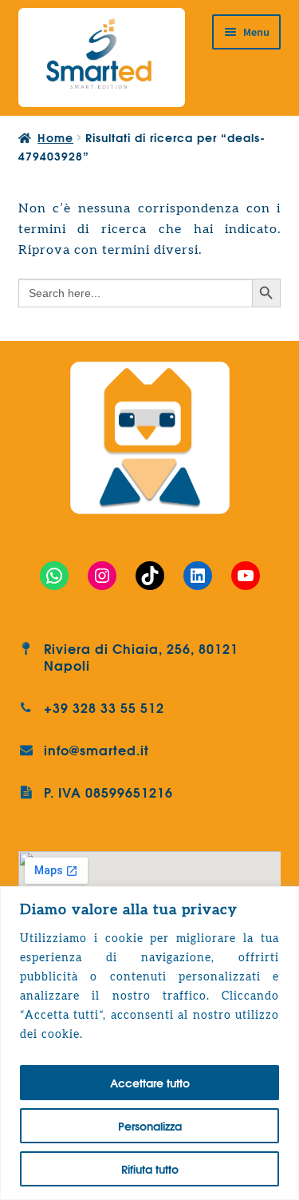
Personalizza (150, 1126)
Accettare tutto (150, 1082)
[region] (149, 1043)
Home (55, 137)
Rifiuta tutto (150, 1169)
